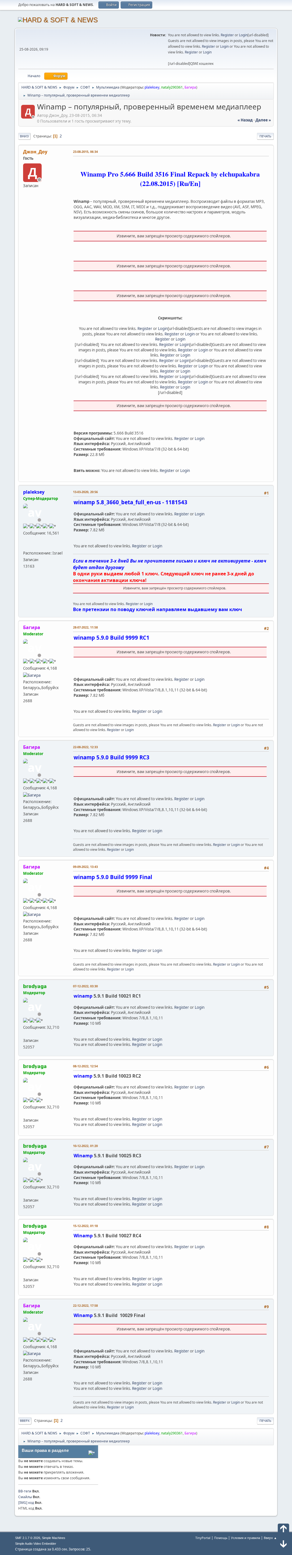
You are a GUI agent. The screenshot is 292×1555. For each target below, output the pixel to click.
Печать (265, 136)
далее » (263, 120)
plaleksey (152, 87)
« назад (245, 120)
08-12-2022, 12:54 (85, 1066)
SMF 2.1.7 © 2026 (27, 1538)
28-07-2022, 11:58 (85, 627)
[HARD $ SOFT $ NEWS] (25, 546)
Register (227, 35)
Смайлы (25, 1496)
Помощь (220, 1538)
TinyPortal (202, 1538)
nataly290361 (172, 87)
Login (243, 35)
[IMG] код (26, 1502)
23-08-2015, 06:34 (85, 151)
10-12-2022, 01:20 (85, 1146)
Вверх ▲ (270, 1538)
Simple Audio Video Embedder (35, 1543)
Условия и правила (245, 1538)
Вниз (24, 136)
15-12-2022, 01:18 (85, 1226)
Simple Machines (53, 1538)
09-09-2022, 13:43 (85, 866)
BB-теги (24, 1491)
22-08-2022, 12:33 (85, 747)
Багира (190, 87)
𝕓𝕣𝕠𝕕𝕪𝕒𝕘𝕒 (35, 986)
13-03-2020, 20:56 (85, 492)
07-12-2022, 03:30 (85, 986)
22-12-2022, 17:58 (85, 1305)
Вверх (25, 1420)
